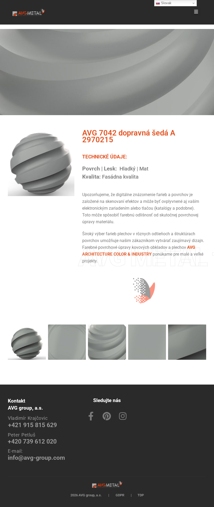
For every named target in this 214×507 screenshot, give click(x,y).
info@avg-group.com (36, 457)
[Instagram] (122, 415)
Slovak (165, 3)
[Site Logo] (29, 12)
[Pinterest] (106, 415)
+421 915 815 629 (32, 425)
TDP (141, 495)
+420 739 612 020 (32, 441)
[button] (181, 12)
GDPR (120, 495)
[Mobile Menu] (196, 11)
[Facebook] (91, 415)
